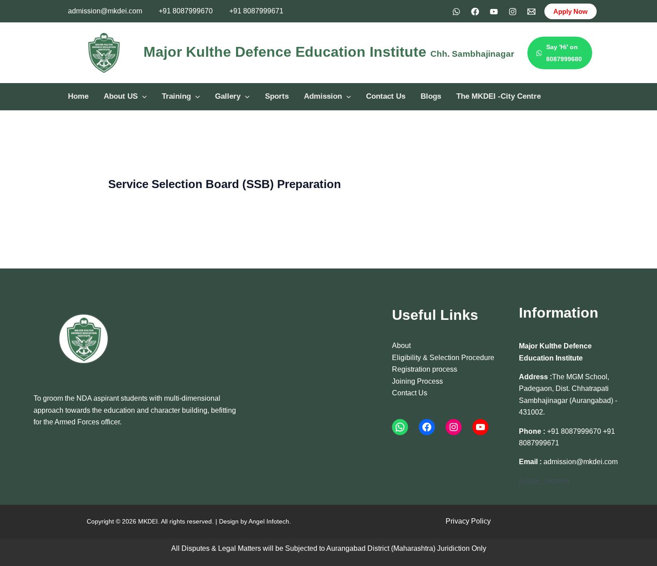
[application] (142, 96)
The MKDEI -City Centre (498, 96)
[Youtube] (494, 12)
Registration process (424, 369)
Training (176, 96)
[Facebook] (475, 12)
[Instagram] (513, 12)
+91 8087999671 (256, 11)
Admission (323, 96)
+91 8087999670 (186, 11)
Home (78, 96)
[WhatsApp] (400, 427)
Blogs (431, 96)
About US (121, 96)
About (401, 345)
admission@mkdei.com (105, 11)
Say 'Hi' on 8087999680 (564, 52)
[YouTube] (480, 427)
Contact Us (385, 96)
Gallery (227, 96)
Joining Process (417, 381)
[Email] (531, 12)
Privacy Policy (468, 521)
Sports (277, 96)
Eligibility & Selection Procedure (443, 357)
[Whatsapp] (456, 12)
